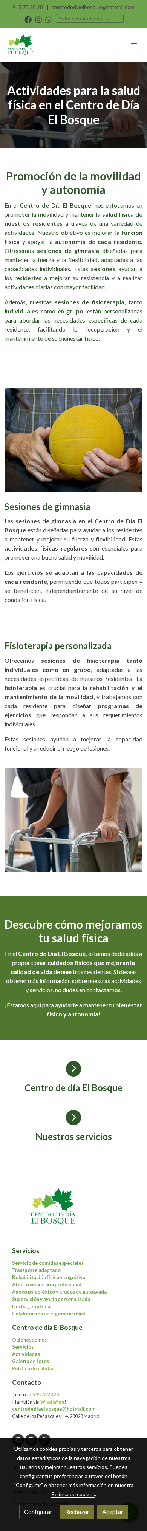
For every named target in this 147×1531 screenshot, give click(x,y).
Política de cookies (73, 1494)
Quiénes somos (29, 1340)
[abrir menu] (134, 45)
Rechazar (77, 1511)
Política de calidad (33, 1368)
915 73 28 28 (27, 7)
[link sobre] (73, 1211)
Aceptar (112, 1511)
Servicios (23, 1347)
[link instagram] (38, 19)
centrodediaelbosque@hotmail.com (93, 7)
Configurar (38, 1511)
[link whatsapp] (48, 19)
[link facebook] (28, 19)
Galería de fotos (30, 1361)
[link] (21, 45)
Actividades (26, 1354)
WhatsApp (52, 1402)
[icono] (73, 1069)
